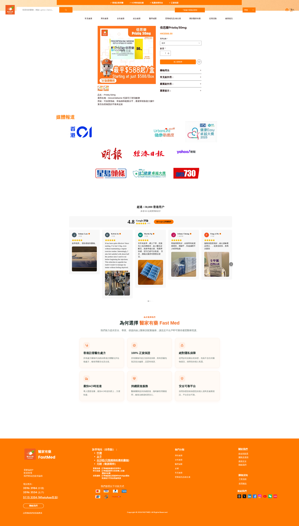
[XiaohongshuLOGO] (275, 496)
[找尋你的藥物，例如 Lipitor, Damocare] (66, 10)
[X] (244, 496)
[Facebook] (254, 496)
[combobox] (180, 43)
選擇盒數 (164, 39)
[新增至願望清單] (199, 61)
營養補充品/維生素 (182, 477)
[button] (291, 10)
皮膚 (177, 468)
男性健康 (178, 455)
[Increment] (168, 53)
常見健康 (178, 473)
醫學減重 (178, 464)
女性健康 (178, 460)
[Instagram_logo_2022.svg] (260, 496)
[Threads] (239, 496)
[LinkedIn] (249, 496)
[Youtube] (265, 496)
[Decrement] (162, 53)
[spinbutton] (165, 53)
